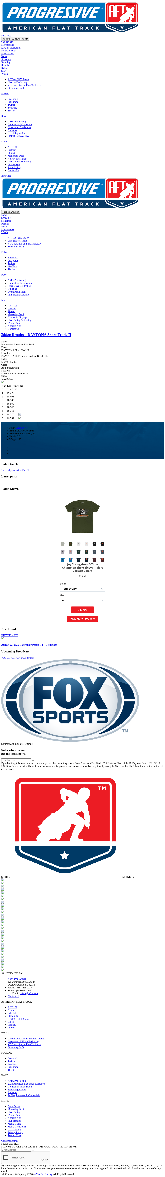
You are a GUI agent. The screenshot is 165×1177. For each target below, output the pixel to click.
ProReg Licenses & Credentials (24, 1095)
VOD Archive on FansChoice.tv (24, 85)
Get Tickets (7, 41)
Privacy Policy (15, 1132)
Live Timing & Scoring (19, 161)
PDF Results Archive (18, 136)
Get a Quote (14, 1106)
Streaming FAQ (16, 88)
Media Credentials (17, 1126)
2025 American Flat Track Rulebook (26, 1083)
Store (4, 71)
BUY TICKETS (9, 635)
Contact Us (13, 170)
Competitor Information (20, 124)
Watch (4, 73)
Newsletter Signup (17, 158)
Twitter (11, 104)
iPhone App (14, 164)
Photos (11, 152)
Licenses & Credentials (19, 127)
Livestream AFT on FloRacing (23, 1041)
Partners (12, 150)
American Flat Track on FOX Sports (26, 1038)
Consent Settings (9, 1140)
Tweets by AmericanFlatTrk (15, 470)
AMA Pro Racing (17, 121)
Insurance (6, 175)
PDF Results (14, 1120)
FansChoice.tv (8, 50)
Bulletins (12, 130)
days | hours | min (15, 39)
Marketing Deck (16, 155)
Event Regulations (17, 133)
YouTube (12, 107)
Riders (4, 68)
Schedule (6, 59)
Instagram (13, 101)
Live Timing (14, 1112)
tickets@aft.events (29, 993)
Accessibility (14, 1129)
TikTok (11, 110)
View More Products (82, 618)
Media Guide (14, 1123)
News (4, 56)
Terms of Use (14, 1135)
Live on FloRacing (10, 47)
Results (5, 65)
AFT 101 (12, 147)
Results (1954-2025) (18, 1018)
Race (3, 116)
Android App (14, 167)
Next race (6, 35)
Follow (5, 93)
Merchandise (7, 44)
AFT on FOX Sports (18, 79)
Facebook (13, 99)
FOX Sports (7, 53)
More (4, 141)
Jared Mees (22, 427)
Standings (6, 62)
